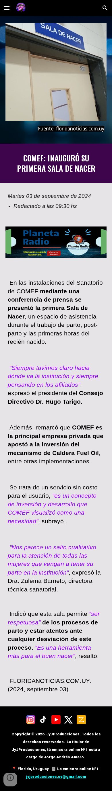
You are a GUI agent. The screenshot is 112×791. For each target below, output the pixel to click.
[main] (56, 129)
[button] (7, 8)
